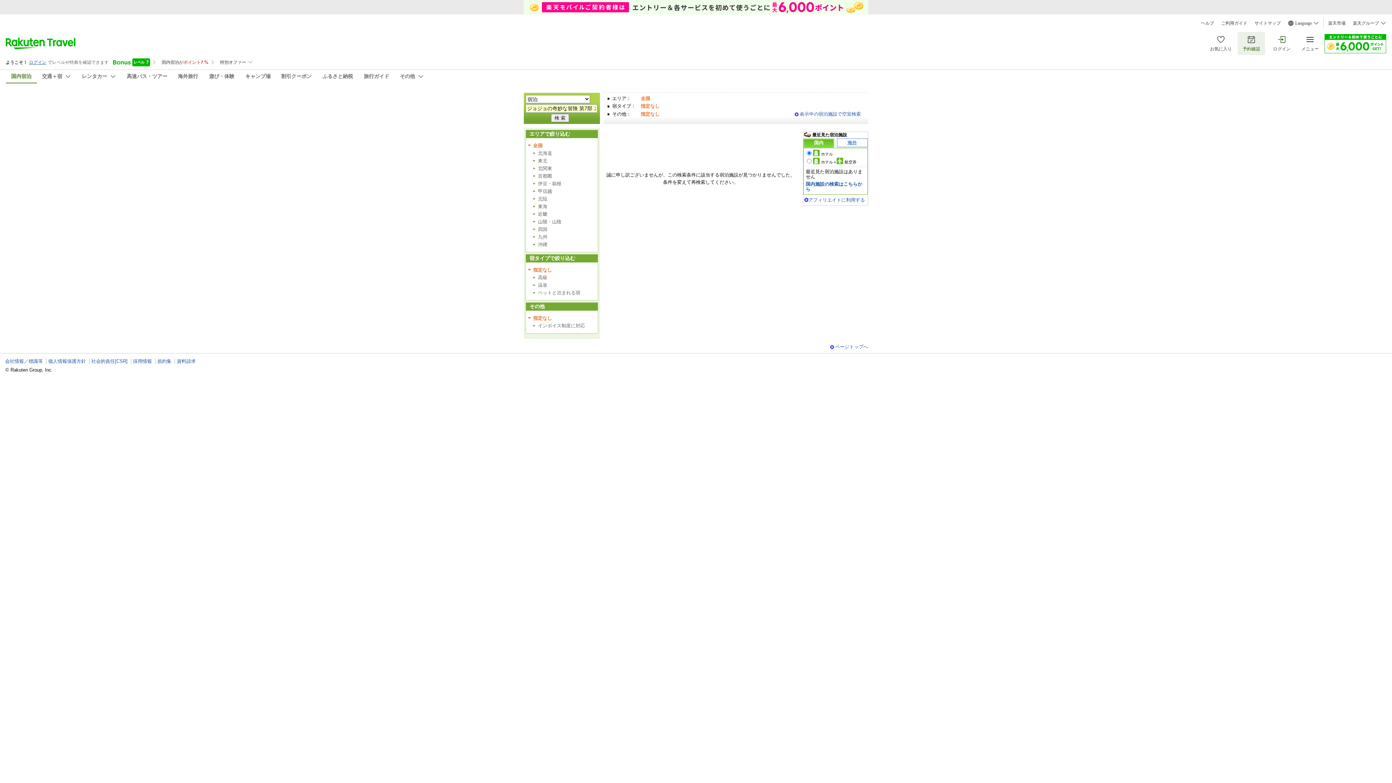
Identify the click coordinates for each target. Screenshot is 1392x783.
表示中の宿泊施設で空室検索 (830, 114)
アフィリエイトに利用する (836, 200)
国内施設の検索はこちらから (834, 186)
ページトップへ (851, 346)
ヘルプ (1207, 23)
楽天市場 (1337, 23)
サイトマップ (1268, 23)
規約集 (164, 361)
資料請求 (186, 361)
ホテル (827, 154)
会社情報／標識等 (24, 361)
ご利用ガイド (1234, 23)
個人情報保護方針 (67, 361)
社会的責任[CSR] (109, 361)
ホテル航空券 (839, 162)
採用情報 (142, 361)
